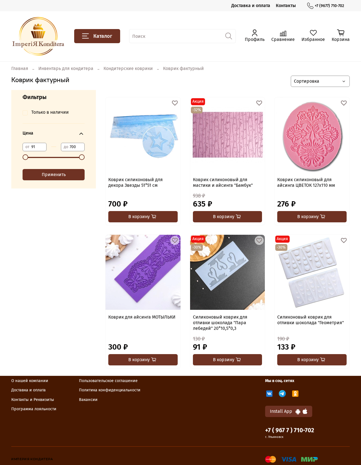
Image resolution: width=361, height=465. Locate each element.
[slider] (25, 157)
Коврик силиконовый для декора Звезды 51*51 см (135, 182)
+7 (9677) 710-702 (329, 5)
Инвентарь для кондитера (65, 68)
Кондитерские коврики (128, 68)
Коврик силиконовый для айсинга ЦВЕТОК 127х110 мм (306, 182)
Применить (54, 174)
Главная (19, 68)
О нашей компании (29, 380)
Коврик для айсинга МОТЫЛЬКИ (141, 317)
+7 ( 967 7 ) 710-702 (289, 430)
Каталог (102, 36)
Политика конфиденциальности (109, 390)
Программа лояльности (33, 409)
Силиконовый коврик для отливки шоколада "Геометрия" (310, 319)
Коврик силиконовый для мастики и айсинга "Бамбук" (223, 182)
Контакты (286, 5)
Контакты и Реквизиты (32, 399)
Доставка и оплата (250, 5)
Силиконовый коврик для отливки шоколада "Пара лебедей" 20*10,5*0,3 (220, 322)
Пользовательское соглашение (108, 380)
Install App (283, 411)
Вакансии (88, 399)
